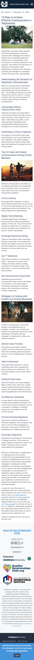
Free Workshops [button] (16, 547)
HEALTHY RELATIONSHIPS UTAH (17, 532)
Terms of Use (22, 641)
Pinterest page (9, 504)
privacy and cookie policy (18, 651)
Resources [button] (16, 552)
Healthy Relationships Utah (19, 4)
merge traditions (24, 497)
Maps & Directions (9, 641)
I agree (17, 655)
